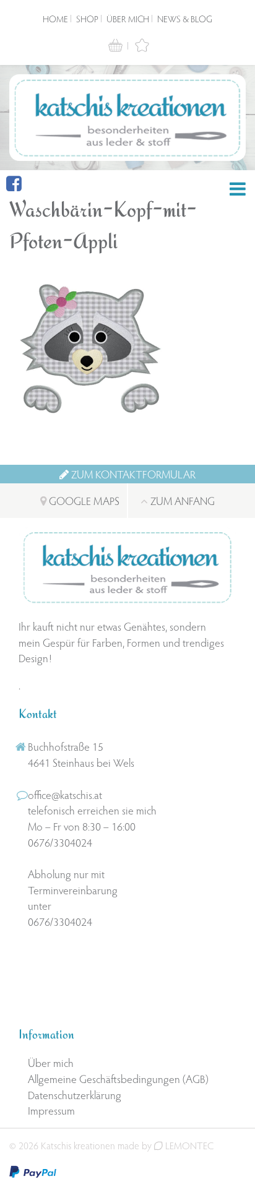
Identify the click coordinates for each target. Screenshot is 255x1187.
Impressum (51, 1110)
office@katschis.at (65, 794)
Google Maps (82, 500)
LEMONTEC (188, 1145)
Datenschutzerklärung (74, 1094)
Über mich (127, 18)
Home (55, 18)
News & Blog (184, 18)
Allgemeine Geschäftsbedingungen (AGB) (118, 1078)
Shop (87, 18)
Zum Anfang (181, 500)
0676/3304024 (60, 842)
